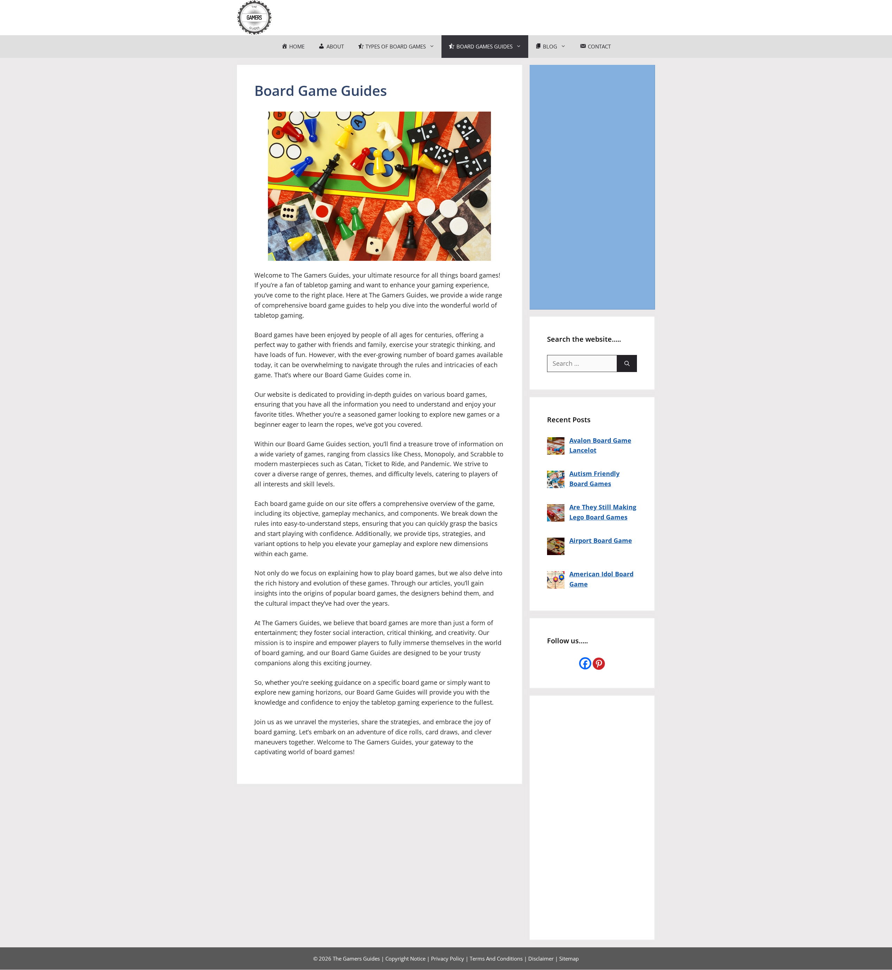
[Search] (627, 363)
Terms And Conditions (496, 958)
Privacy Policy (447, 958)
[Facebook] (585, 663)
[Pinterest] (599, 664)
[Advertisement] (592, 186)
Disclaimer (541, 958)
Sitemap (569, 958)
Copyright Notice (405, 958)
